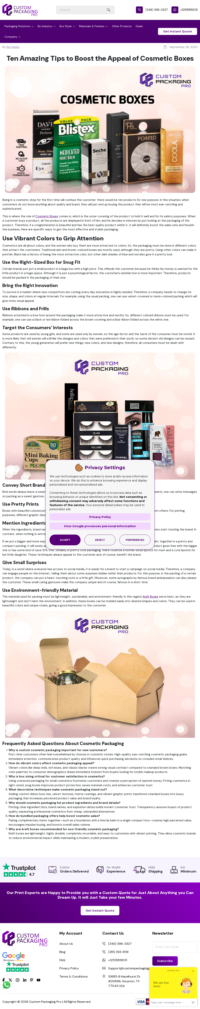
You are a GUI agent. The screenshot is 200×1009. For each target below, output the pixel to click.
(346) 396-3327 (156, 10)
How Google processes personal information (100, 526)
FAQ (62, 960)
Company (10, 36)
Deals (139, 26)
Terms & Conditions (73, 976)
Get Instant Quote (177, 31)
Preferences (135, 539)
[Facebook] (3, 980)
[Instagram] (17, 980)
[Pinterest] (31, 980)
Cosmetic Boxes (47, 216)
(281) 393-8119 (118, 952)
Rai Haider (13, 47)
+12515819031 (189, 10)
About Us (66, 944)
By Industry (45, 26)
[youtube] (38, 980)
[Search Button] (108, 9)
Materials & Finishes (91, 26)
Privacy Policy (69, 968)
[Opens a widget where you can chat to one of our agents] (173, 987)
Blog (62, 952)
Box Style (66, 26)
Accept (65, 539)
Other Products (122, 26)
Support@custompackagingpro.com (134, 968)
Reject (100, 539)
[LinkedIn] (25, 980)
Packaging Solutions (17, 26)
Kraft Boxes (150, 597)
